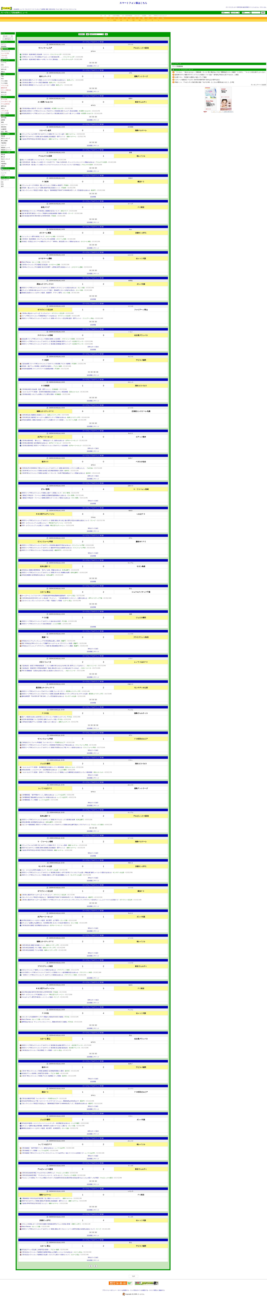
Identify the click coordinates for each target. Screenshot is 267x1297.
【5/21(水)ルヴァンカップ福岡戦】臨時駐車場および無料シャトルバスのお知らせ (47, 1252)
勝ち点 (3, 157)
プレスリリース (29, 9)
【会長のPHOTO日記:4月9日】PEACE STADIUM (37, 850)
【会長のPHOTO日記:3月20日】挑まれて (34, 139)
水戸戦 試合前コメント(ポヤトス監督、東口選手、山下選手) (40, 920)
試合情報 (90, 66)
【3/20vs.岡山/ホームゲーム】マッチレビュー (36, 313)
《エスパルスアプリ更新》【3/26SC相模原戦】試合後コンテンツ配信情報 (45, 392)
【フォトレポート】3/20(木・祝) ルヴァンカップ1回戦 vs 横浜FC (42, 185)
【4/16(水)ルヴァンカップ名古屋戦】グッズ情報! (37, 1050)
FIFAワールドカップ (160, 15)
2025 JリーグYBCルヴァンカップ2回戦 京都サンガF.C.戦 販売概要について (45, 875)
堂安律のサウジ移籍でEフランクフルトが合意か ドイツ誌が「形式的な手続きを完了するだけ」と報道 (207, 74)
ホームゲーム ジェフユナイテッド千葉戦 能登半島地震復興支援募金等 (44, 595)
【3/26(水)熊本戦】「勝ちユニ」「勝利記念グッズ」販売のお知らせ (43, 440)
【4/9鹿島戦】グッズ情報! (30, 800)
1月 (110, 18)
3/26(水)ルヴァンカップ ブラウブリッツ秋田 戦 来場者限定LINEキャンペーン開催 (47, 646)
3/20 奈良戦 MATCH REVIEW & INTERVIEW (36, 216)
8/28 (114, 20)
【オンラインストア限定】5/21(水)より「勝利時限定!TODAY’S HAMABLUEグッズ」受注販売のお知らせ (54, 1103)
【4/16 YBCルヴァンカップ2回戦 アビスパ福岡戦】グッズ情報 (41, 1076)
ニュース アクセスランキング (184, 69)
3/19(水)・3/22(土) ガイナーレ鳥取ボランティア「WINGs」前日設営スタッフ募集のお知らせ (51, 241)
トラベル (65, 9)
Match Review (26, 262)
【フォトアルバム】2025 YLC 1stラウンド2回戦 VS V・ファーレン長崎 (44, 845)
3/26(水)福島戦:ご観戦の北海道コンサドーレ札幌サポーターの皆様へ (43, 420)
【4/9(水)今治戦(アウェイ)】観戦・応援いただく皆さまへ (39, 722)
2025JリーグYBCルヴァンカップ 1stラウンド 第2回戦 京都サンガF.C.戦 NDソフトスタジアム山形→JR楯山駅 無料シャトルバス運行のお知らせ (67, 872)
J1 (101, 15)
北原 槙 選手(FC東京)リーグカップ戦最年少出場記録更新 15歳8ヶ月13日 (44, 213)
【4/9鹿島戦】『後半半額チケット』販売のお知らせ (38, 795)
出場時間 (3, 129)
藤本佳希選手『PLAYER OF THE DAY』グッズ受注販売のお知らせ (43, 696)
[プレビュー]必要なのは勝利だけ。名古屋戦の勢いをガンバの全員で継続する (46, 923)
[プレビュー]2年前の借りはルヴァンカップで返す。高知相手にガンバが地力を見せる (48, 290)
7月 (135, 18)
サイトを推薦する (123, 1290)
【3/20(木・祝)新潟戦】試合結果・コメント (35, 54)
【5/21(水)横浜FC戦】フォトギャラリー (34, 1098)
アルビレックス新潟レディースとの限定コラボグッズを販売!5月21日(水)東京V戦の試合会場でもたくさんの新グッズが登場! (60, 1178)
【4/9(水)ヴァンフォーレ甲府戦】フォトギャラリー (38, 742)
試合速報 (16, 9)
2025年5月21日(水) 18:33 (57, 1088)
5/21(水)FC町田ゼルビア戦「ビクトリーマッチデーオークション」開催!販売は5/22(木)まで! (50, 1101)
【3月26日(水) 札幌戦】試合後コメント (34, 415)
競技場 (3, 136)
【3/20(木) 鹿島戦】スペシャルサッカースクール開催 (38, 85)
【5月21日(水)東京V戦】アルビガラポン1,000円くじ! (38, 1173)
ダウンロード (5, 180)
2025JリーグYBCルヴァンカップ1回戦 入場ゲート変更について (42, 493)
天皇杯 (144, 15)
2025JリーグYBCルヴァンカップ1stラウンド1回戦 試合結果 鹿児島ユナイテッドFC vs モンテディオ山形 (55, 694)
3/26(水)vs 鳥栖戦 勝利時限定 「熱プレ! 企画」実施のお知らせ (41, 570)
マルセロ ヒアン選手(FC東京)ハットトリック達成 (37, 997)
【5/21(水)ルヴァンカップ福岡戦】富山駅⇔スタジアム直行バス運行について (46, 1254)
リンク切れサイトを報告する (139, 1290)
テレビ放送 (4, 81)
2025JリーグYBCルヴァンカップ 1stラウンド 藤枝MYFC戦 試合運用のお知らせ (47, 548)
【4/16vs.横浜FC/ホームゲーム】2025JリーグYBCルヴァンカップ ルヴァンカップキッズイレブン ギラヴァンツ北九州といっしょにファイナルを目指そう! (70, 900)
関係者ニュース (5, 147)
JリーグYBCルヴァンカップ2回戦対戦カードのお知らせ (39, 316)
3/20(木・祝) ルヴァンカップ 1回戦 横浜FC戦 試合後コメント (41, 188)
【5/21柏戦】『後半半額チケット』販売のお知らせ (38, 1148)
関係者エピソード (6, 150)
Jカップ (137, 15)
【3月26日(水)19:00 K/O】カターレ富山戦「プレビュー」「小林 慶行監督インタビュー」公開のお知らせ (54, 598)
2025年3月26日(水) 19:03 (57, 408)
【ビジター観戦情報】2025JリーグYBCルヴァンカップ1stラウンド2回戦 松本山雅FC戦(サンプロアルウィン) (56, 824)
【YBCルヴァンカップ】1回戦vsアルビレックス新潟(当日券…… (42, 57)
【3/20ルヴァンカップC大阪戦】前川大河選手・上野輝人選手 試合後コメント (46, 267)
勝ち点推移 (4, 140)
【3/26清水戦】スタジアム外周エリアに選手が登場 (38, 394)
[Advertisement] (133, 27)
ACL (150, 15)
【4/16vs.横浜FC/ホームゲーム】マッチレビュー (37, 895)
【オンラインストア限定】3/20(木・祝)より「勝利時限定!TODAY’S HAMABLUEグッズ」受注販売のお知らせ (56, 190)
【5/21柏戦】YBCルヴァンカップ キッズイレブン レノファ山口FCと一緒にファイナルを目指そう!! (53, 1153)
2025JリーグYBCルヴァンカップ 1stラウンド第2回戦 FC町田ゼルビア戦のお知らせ (48, 745)
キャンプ (3, 94)
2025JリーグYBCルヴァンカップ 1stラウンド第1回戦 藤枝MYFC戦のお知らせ (46, 545)
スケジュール (72, 9)
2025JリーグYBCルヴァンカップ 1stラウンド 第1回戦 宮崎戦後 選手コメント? (46, 341)
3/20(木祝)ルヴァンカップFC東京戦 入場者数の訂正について (41, 211)
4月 (123, 18)
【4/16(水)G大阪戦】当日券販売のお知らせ (35, 925)
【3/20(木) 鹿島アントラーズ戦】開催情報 (35, 82)
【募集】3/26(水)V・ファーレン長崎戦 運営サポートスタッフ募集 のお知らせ (46, 498)
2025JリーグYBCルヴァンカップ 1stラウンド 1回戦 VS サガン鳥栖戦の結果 (45, 572)
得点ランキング (5, 138)
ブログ (3, 175)
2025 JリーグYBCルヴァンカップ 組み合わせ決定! (37, 550)
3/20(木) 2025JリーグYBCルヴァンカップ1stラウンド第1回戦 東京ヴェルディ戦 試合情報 (50, 111)
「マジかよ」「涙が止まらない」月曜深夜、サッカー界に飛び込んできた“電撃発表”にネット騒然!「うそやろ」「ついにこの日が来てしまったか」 (220, 72)
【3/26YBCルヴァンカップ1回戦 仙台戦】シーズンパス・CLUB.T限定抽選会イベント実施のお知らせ (53, 473)
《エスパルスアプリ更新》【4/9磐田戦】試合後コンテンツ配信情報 (43, 767)
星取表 (3, 166)
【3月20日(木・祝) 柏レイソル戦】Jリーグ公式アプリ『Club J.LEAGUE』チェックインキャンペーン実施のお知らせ (58, 162)
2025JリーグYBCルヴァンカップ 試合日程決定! (37, 624)
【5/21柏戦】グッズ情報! (29, 1150)
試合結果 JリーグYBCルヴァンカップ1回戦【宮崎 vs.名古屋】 (41, 339)
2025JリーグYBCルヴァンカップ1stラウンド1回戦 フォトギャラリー (43, 691)
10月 (148, 18)
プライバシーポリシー (109, 1290)
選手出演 (3, 92)
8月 (139, 18)
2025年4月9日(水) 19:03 (56, 710)
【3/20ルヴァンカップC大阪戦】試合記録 (35, 264)
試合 (2, 65)
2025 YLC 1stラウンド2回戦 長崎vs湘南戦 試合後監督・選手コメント (43, 848)
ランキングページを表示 (258, 84)
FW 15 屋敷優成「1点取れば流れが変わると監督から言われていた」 (43, 670)
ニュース (21, 9)
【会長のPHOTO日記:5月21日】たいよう (34, 1203)
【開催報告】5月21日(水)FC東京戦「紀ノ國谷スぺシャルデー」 (41, 1198)
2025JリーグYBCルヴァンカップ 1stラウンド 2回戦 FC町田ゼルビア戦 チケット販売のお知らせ (52, 747)
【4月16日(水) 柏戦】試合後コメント (33, 945)
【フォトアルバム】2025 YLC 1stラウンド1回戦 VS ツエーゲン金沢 (43, 134)
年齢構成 (3, 143)
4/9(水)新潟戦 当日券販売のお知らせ (33, 822)
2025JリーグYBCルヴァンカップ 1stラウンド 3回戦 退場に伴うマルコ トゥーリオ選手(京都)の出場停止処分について (58, 1229)
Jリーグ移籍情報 (177, 66)
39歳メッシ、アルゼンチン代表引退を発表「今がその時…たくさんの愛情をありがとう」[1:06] (204, 82)
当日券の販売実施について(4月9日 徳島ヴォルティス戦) (39, 719)
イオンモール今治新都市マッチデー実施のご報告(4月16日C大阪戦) (42, 1017)
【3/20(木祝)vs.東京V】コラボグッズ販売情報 (36, 108)
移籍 (47, 9)
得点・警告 (4, 131)
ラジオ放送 (4, 83)
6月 (131, 18)
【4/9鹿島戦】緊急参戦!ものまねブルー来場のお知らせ (39, 797)
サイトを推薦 (5, 113)
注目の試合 (52, 9)
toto (61, 9)
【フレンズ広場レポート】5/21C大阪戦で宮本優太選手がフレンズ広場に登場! (46, 1224)
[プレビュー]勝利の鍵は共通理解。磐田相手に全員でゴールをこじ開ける (44, 1126)
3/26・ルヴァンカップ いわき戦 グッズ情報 (35, 525)
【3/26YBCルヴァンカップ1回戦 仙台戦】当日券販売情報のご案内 (42, 470)
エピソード (4, 124)
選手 (2, 186)
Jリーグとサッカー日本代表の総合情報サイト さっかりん (242, 7)
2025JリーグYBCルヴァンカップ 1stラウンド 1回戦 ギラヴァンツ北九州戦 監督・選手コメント (51, 318)
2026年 (105, 18)
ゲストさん (263, 7)
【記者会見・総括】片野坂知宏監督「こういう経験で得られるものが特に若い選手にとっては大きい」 (53, 665)
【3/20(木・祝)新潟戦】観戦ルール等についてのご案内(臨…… (41, 59)
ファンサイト (5, 67)
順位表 (3, 154)
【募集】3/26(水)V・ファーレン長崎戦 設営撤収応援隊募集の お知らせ (44, 495)
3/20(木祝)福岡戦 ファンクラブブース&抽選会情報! (38, 368)
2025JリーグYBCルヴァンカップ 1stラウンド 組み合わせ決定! (41, 621)
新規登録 (3, 46)
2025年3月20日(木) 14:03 (57, 73)
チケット (96, 66)
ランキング (37, 9)
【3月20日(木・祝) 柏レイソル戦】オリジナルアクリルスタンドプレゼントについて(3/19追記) (51, 164)
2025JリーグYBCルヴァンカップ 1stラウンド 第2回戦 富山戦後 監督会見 (45, 1048)
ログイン (3, 44)
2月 (114, 18)
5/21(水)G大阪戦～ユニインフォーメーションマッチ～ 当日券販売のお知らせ (46, 1123)
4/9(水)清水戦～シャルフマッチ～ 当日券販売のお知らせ (39, 770)
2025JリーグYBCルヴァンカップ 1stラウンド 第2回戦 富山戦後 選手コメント (46, 1045)
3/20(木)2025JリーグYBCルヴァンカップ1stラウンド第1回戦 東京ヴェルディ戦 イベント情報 (51, 113)
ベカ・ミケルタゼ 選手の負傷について (34, 870)
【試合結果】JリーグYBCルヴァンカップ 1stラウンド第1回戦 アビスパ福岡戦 (46, 363)
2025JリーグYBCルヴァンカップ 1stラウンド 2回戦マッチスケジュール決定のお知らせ (49, 287)
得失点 (3, 161)
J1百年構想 (116, 15)
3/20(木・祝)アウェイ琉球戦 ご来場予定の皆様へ (37, 366)
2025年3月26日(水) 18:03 (57, 382)
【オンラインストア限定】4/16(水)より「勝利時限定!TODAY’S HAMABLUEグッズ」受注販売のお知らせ (54, 897)
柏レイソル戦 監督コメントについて (33, 159)
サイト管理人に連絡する (157, 1290)
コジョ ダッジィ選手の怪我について (33, 236)
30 (127, 20)
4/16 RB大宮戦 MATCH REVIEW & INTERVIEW (37, 992)
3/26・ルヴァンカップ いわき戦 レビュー (35, 523)
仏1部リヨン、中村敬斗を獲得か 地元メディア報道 (191, 77)
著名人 (3, 71)
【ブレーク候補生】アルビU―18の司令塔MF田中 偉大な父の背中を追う (197, 79)
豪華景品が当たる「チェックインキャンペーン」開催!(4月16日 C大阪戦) (44, 1022)
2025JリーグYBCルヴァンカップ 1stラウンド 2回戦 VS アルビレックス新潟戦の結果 (48, 819)
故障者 (43, 9)
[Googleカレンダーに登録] (47, 44)
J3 (109, 15)
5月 (127, 18)
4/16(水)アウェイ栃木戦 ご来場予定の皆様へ (35, 1073)
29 (121, 20)
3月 (119, 18)
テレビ (58, 9)
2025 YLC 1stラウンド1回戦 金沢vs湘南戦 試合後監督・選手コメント (43, 136)
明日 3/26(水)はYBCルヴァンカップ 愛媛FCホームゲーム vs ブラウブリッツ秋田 (47, 643)
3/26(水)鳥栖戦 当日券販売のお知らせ (33, 575)
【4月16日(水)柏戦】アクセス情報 (32, 950)
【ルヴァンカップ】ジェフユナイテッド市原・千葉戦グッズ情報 (42, 600)
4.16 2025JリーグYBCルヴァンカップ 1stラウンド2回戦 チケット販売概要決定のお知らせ (50, 972)
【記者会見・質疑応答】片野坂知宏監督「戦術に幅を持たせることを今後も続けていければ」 (51, 668)
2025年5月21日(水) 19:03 (57, 1116)
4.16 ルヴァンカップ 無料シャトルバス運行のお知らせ (39, 970)
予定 (163, 18)
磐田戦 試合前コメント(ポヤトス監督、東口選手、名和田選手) (41, 1128)
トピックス (4, 58)
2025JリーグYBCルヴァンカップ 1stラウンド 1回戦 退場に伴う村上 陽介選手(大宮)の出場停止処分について (55, 520)
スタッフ (3, 145)
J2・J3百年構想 (127, 15)
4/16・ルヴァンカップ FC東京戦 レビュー (35, 994)
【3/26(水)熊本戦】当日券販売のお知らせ (35, 443)
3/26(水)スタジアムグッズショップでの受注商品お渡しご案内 (41, 641)
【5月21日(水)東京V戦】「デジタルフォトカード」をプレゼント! (42, 1175)
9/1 (140, 20)
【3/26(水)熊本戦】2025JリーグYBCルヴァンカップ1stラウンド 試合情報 (45, 445)
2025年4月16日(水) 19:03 (57, 887)
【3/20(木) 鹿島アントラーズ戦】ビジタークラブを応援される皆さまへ (44, 80)
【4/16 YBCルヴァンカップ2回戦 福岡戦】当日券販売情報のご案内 (43, 1071)
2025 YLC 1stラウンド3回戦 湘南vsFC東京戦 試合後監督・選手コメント (44, 1201)
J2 (105, 15)
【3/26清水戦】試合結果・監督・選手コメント (36, 389)
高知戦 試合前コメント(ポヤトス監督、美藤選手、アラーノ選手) (42, 292)
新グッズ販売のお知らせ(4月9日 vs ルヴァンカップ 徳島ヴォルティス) (44, 717)
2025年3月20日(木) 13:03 (57, 44)
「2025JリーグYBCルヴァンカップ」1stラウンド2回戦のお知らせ (42, 975)
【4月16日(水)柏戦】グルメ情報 (32, 947)
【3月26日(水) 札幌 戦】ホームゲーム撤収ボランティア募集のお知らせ (44, 417)
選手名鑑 (3, 117)
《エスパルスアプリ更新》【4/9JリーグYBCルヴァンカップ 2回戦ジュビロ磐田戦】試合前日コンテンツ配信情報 (57, 772)
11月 (153, 18)
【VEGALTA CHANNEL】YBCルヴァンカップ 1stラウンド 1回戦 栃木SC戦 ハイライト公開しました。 (54, 468)
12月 (157, 18)
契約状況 (3, 127)
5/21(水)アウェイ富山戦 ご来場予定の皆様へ (35, 1249)
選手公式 (3, 69)
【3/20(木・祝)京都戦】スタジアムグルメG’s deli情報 (38, 239)
